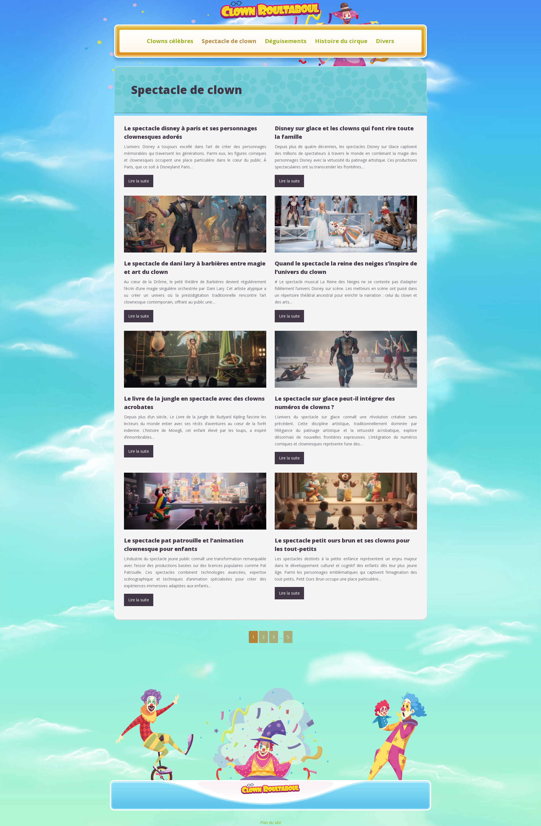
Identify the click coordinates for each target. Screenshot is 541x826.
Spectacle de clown (229, 41)
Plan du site (270, 822)
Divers (385, 41)
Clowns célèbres (170, 41)
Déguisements (286, 41)
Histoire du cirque (341, 41)
